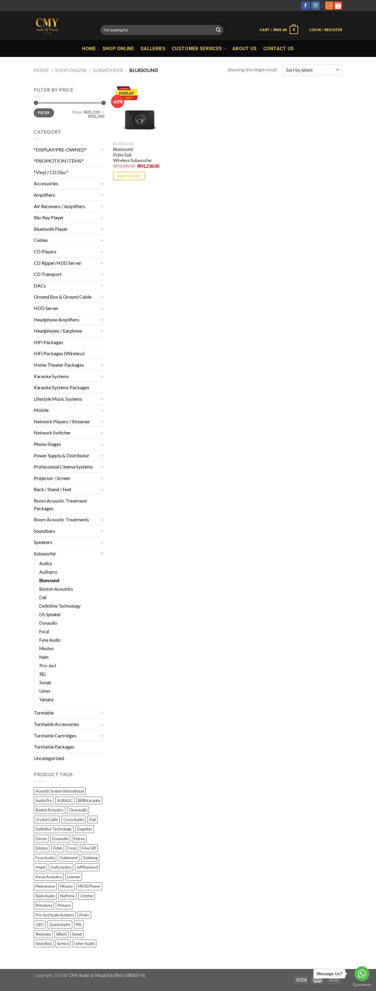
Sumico (63, 943)
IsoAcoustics (61, 867)
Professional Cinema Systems (63, 466)
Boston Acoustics (56, 588)
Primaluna (44, 905)
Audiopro (48, 571)
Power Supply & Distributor (61, 455)
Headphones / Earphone (58, 330)
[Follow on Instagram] (315, 5)
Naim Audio (45, 896)
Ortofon (86, 896)
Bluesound (49, 580)
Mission (46, 648)
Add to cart (129, 176)
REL (42, 674)
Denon (41, 838)
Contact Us (278, 48)
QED (40, 924)
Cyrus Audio (73, 819)
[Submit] (218, 30)
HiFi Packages (48, 342)
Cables (41, 240)
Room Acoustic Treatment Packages (60, 504)
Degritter (84, 829)
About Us (244, 48)
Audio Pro (44, 800)
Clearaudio (78, 810)
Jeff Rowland (87, 867)
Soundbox (44, 943)
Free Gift (89, 848)
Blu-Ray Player (49, 217)
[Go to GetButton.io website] (361, 985)
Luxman (73, 876)
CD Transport (48, 274)
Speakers (43, 542)
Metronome (45, 886)
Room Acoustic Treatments (61, 519)
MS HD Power (89, 886)
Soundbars (44, 531)
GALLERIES (152, 48)
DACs (40, 285)
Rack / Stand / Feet (52, 489)
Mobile (41, 410)
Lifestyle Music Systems (58, 399)
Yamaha (46, 699)
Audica (45, 563)
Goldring (90, 857)
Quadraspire (59, 924)
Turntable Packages (54, 746)
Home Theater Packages (59, 365)
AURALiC (65, 800)
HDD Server (46, 308)
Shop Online (118, 48)
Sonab (45, 682)
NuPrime (67, 896)
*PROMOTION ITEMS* (58, 161)
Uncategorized (49, 758)
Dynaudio (48, 623)
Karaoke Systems (51, 376)
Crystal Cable (47, 819)
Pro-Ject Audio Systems (55, 915)
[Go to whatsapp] (362, 973)
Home (89, 48)
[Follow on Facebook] (305, 5)
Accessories (46, 183)
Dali (42, 597)
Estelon (42, 848)
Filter (43, 112)
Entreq (79, 838)
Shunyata (43, 934)
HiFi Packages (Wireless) (59, 353)
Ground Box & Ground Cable (62, 296)
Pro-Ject (47, 665)
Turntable (44, 712)
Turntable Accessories (56, 724)
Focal (44, 631)
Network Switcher (52, 432)
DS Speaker (50, 614)
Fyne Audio (50, 640)
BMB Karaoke (89, 800)
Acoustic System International (60, 791)
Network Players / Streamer (62, 421)
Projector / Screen (52, 478)
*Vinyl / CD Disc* (51, 172)
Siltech (61, 934)
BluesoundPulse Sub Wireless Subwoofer (132, 155)
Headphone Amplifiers (56, 319)
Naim (43, 657)
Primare (64, 905)
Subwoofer (108, 70)
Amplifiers (44, 195)
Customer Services (197, 48)
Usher (45, 691)
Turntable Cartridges (55, 735)
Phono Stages (47, 444)
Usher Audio (84, 943)
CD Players (45, 251)
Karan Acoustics (49, 876)
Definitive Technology (59, 606)
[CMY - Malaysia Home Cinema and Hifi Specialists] (63, 26)
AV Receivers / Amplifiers (59, 206)
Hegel (40, 867)
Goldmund (69, 857)
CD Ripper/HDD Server (57, 263)
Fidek (57, 848)
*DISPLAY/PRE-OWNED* (60, 149)
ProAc (84, 915)
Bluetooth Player (51, 229)
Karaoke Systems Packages (61, 387)
